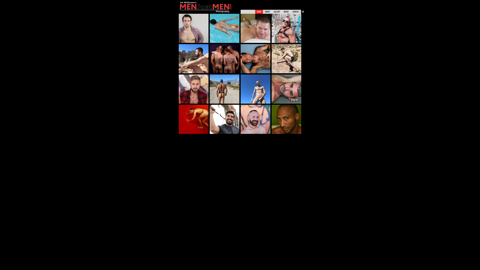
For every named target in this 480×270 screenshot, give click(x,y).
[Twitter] (303, 11)
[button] (193, 28)
